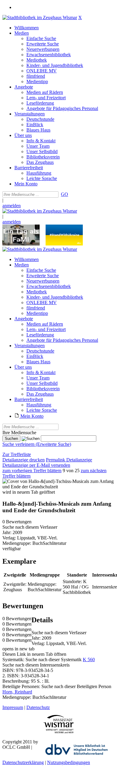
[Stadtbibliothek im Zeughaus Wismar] (39, 17)
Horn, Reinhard (17, 691)
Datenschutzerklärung (23, 762)
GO (64, 194)
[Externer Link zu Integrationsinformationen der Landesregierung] (64, 243)
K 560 (89, 659)
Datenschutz (38, 707)
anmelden (11, 205)
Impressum (12, 707)
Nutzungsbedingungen (68, 762)
